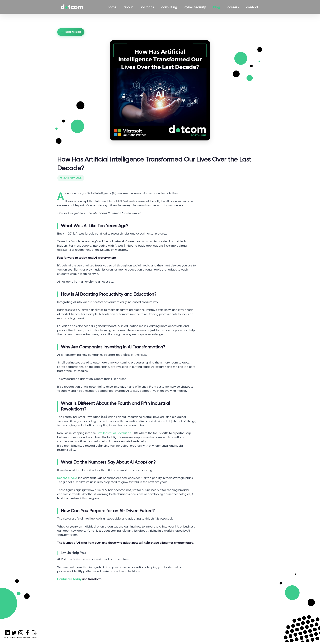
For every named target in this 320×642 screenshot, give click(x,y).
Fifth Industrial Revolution (113, 433)
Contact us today (69, 579)
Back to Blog (73, 32)
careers (233, 7)
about (129, 7)
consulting (170, 7)
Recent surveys (67, 478)
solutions (147, 7)
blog (217, 7)
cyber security (195, 7)
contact (253, 7)
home (113, 7)
